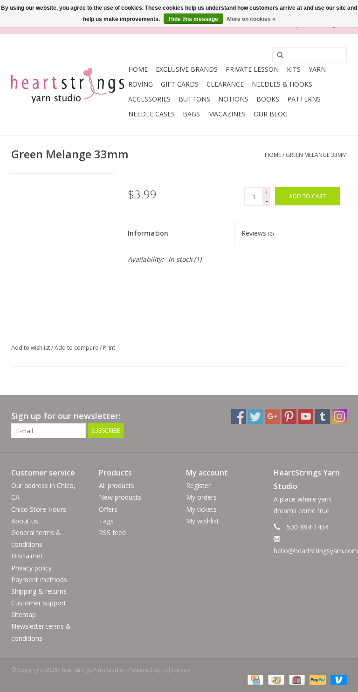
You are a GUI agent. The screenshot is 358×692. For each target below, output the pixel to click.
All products (116, 485)
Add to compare (77, 348)
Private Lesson (252, 69)
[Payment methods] (254, 680)
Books (267, 99)
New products (120, 497)
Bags (191, 113)
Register (198, 485)
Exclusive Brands (187, 69)
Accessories (149, 99)
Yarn (317, 69)
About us (24, 520)
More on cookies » (251, 19)
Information (148, 233)
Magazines (227, 113)
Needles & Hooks (282, 84)
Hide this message (193, 19)
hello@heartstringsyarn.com (316, 550)
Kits (294, 69)
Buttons (194, 99)
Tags (106, 520)
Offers (108, 509)
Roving (140, 84)
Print (109, 348)
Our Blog (271, 113)
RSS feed (112, 532)
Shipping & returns (39, 591)
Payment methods (39, 579)
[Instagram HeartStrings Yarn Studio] (339, 416)
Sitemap (23, 614)
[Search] (277, 55)
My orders (201, 497)
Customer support (38, 602)
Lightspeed (176, 670)
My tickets (201, 509)
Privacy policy (31, 567)
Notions (233, 99)
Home (138, 69)
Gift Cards (180, 84)
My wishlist (202, 520)
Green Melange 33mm (316, 155)
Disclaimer (27, 555)
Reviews (257, 233)
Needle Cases (151, 113)
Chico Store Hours (38, 509)
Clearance (225, 84)
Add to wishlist (30, 348)
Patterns (304, 99)
